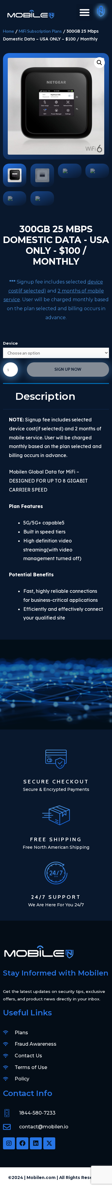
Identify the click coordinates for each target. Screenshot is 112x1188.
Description (45, 396)
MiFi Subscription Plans (40, 31)
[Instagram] (9, 1143)
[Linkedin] (36, 1143)
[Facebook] (22, 1143)
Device (10, 343)
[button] (84, 12)
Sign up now (67, 369)
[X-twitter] (49, 1143)
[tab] (56, 396)
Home (8, 31)
